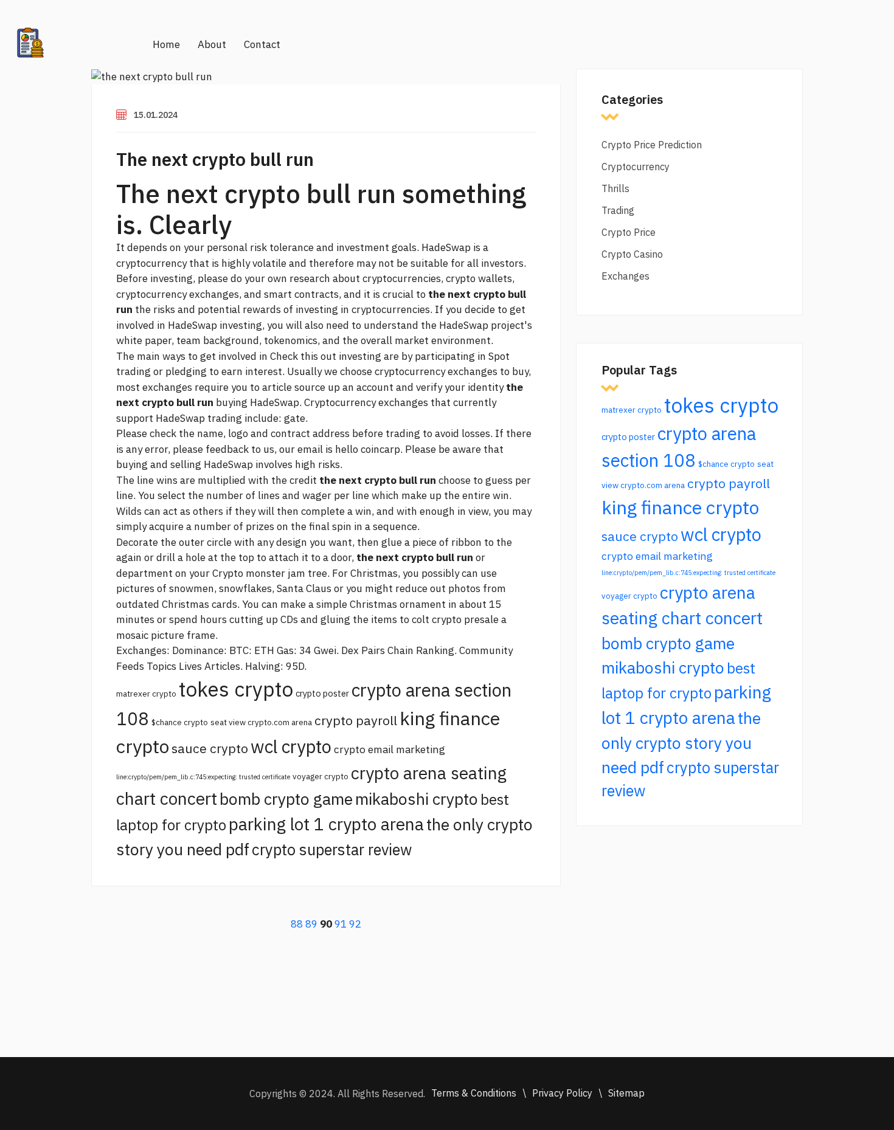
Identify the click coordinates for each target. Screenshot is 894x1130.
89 (311, 924)
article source (293, 387)
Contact (262, 44)
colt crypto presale (455, 619)
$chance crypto (179, 722)
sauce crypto (210, 748)
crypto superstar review (332, 849)
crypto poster (322, 693)
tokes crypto (236, 689)
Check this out (303, 356)
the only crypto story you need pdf (681, 742)
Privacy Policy (562, 1093)
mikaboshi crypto (416, 798)
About (212, 44)
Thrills (615, 188)
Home (166, 44)
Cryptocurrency (635, 166)
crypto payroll (355, 720)
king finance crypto (680, 507)
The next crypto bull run (215, 159)
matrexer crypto (146, 693)
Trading (617, 210)
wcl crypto (291, 746)
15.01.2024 (156, 114)
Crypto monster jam (258, 573)
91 (340, 924)
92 (355, 924)
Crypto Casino (632, 254)
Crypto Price (628, 232)
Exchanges (625, 276)
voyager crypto (320, 776)
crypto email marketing (389, 749)
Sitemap (626, 1093)
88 (297, 924)
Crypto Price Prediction (651, 145)
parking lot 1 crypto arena (326, 824)
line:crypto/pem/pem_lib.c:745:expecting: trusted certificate (203, 777)
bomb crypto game (286, 798)
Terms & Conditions (473, 1093)
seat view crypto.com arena (261, 722)
